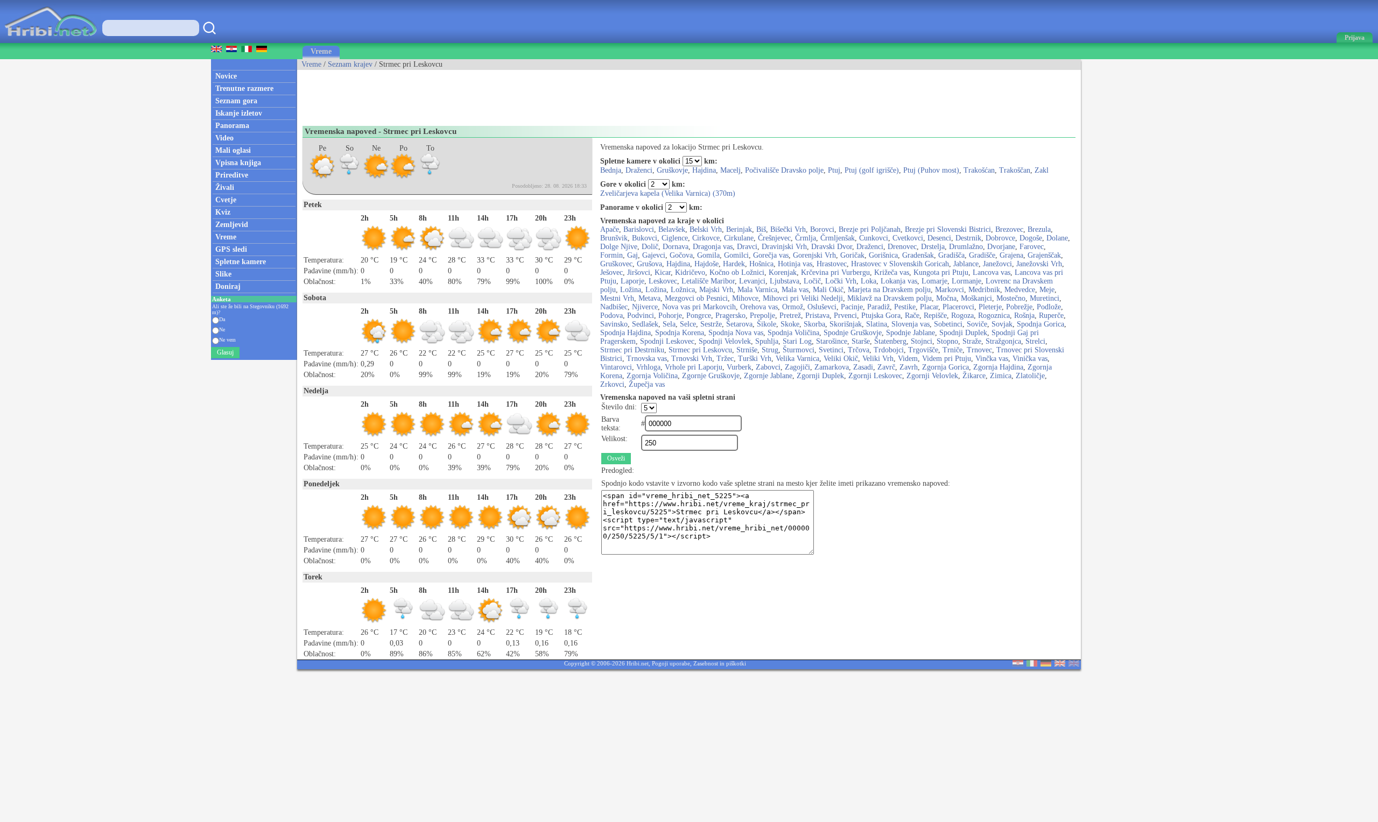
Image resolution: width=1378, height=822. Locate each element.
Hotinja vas (795, 264)
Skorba (814, 324)
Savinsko (614, 324)
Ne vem (227, 340)
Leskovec (663, 281)
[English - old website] (1073, 664)
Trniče (952, 350)
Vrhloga (648, 367)
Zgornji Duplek (820, 376)
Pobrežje (1019, 307)
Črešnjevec (774, 238)
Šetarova (739, 324)
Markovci (949, 290)
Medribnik (984, 290)
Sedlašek (645, 324)
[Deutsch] (1045, 664)
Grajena (1011, 255)
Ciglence (675, 238)
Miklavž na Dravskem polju (889, 298)
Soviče (977, 324)
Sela (669, 324)
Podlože (1049, 307)
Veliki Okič (841, 359)
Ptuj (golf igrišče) (872, 170)
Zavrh (908, 367)
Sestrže (711, 324)
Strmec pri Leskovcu (700, 350)
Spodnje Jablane (910, 333)
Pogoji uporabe (671, 663)
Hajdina (704, 170)
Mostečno (1010, 298)
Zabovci (768, 367)
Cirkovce (706, 238)
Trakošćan (979, 170)
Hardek (734, 264)
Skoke (790, 324)
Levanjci (752, 281)
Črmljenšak (837, 238)
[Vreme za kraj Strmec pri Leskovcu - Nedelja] (376, 177)
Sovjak (1002, 324)
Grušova (649, 264)
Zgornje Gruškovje (711, 376)
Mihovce (745, 298)
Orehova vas (759, 307)
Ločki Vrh (840, 281)
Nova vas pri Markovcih (699, 307)
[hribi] (50, 41)
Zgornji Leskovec (875, 376)
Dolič (650, 247)
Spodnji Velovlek (725, 341)
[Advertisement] (493, 94)
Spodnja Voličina (793, 333)
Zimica (1000, 376)
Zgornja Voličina (652, 376)
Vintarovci (616, 367)
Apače (609, 229)
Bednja (610, 170)
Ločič (812, 281)
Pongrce (698, 315)
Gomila (708, 255)
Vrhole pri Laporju (693, 367)
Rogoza (962, 315)
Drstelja (933, 247)
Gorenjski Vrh (814, 255)
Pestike (905, 307)
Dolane (1057, 238)
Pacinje (852, 307)
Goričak (852, 255)
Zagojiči (797, 367)
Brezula (1039, 229)
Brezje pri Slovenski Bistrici (948, 229)
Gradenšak (918, 255)
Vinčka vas (991, 359)
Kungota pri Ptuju (940, 272)
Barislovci (638, 229)
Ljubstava (784, 281)
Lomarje (934, 281)
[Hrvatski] (1018, 664)
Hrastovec (832, 264)
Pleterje (990, 307)
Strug (770, 350)
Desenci (939, 238)
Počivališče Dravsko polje (784, 170)
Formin (611, 255)
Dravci (747, 247)
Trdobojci (889, 350)
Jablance (966, 264)
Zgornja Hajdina (998, 367)
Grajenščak (1044, 255)
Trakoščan (1014, 170)
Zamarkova (831, 367)
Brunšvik (614, 238)
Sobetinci (948, 324)
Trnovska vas (647, 359)
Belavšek (671, 229)
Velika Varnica (797, 359)
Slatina (876, 324)
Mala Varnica (757, 290)
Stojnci (921, 341)
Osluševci (821, 307)
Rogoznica (994, 315)
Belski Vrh (706, 229)
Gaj (632, 255)
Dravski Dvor (831, 247)
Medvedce (1019, 290)
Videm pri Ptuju (946, 359)
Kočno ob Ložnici (736, 272)
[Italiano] (1032, 664)
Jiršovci (638, 272)
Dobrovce (1000, 238)
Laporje (632, 281)
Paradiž (878, 307)
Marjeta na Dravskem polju (889, 290)
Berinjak (739, 229)
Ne (222, 329)
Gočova (681, 255)
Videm (908, 359)
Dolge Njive (618, 247)
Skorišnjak (845, 324)
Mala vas (795, 290)
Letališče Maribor (708, 281)
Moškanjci (976, 298)
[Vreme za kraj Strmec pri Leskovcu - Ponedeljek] (403, 177)
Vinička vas (1030, 359)
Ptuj (834, 170)
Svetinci (831, 350)
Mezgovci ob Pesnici (696, 298)
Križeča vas (891, 272)
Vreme (321, 51)
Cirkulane (739, 238)
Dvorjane (1001, 247)
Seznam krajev (350, 64)
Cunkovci (873, 238)
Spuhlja (766, 341)
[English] (1059, 664)
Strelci (1035, 341)
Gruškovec (616, 264)
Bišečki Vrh (788, 229)
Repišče (935, 315)
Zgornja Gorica (945, 367)
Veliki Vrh (878, 359)
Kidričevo (690, 272)
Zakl (1042, 170)
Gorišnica (883, 255)
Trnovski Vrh (691, 359)
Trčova (858, 350)
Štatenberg (890, 341)
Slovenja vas (910, 324)
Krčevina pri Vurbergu (835, 272)
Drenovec (902, 247)
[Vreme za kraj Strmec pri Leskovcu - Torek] (430, 177)
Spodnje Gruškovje (853, 333)
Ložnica (683, 290)
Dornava (675, 247)
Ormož (792, 307)
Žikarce (974, 376)
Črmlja (805, 238)
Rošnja (1024, 315)
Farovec (1032, 247)
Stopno (947, 341)
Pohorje (670, 315)
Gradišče (982, 255)
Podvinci (640, 315)
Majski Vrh (716, 290)
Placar (929, 307)
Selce (688, 324)
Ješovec (611, 272)
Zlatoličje (1030, 376)
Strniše (746, 350)
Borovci (822, 229)
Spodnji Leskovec (667, 341)
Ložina (630, 290)
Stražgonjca (1003, 341)
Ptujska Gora (881, 315)
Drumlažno (966, 247)
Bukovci (644, 238)
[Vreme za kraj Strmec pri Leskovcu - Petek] (322, 177)
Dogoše (1031, 238)
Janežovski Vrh (1039, 264)
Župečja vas (647, 384)
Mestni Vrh (617, 298)
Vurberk (739, 367)
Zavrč (886, 367)
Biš (761, 229)
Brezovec (1009, 229)
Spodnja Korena (679, 333)
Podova (611, 315)
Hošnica (761, 264)
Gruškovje (672, 170)
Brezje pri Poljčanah (870, 229)
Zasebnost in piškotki (719, 663)
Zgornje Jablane (768, 376)
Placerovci (958, 307)
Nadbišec (614, 307)
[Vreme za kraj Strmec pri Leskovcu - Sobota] (349, 177)
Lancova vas (991, 272)
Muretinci (1044, 298)
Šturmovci (798, 350)
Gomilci (736, 255)
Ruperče (1051, 315)
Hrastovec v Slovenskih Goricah (900, 264)
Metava (649, 298)
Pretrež (790, 315)
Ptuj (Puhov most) (931, 170)
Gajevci (653, 255)
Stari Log (797, 341)
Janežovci (997, 264)
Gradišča (951, 255)
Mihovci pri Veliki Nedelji (803, 298)
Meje (1046, 290)
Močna (946, 298)
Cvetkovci (907, 238)
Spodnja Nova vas (735, 333)
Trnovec (979, 350)
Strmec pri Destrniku (632, 350)
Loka (868, 281)
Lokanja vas (899, 281)
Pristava (817, 315)
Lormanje (966, 281)
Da (222, 319)
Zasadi (863, 367)
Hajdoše (706, 264)
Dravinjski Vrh (784, 247)
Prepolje (762, 315)
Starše (861, 341)
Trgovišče (923, 350)
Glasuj (225, 352)
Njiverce (645, 307)
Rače (912, 315)
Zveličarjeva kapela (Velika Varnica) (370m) (667, 193)
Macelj (730, 170)
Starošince (831, 341)
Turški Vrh (754, 359)
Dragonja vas (713, 247)
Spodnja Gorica (1040, 324)
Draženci (638, 170)
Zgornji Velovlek (932, 376)
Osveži (616, 458)
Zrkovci (612, 384)
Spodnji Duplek (963, 333)
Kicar (663, 272)
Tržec (725, 359)
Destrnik (968, 238)
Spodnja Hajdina (625, 333)
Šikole (766, 324)
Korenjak (783, 272)
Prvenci (845, 315)
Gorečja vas (771, 255)
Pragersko (730, 315)
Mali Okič (828, 290)
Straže (971, 341)
